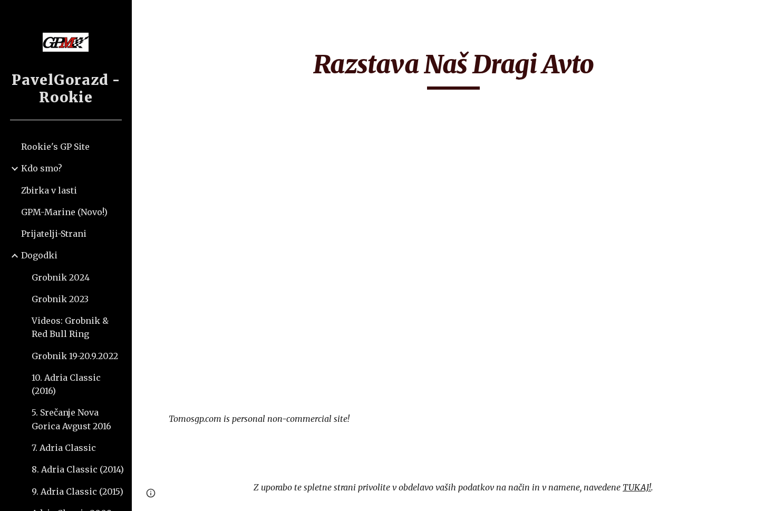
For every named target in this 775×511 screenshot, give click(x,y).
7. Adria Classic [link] (64, 447)
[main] (453, 69)
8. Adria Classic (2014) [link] (78, 469)
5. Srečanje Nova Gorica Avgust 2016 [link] (71, 419)
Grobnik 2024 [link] (61, 277)
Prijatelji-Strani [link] (53, 233)
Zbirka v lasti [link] (49, 190)
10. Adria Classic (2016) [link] (66, 384)
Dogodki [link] (39, 255)
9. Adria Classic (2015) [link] (77, 491)
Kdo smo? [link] (41, 168)
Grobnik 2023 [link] (60, 299)
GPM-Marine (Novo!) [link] (64, 212)
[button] (762, 14)
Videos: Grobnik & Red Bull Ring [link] (70, 327)
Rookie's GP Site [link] (55, 146)
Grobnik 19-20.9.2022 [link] (75, 356)
